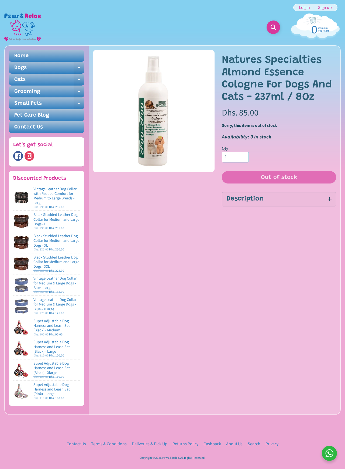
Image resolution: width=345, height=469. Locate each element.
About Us (234, 444)
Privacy (271, 444)
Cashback (212, 444)
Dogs (49, 69)
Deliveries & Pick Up (149, 444)
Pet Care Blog (31, 115)
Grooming (49, 93)
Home (21, 56)
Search (254, 444)
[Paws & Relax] (22, 27)
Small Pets (49, 105)
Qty (225, 148)
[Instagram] (29, 156)
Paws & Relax (170, 458)
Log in (304, 7)
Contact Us (28, 127)
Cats (49, 81)
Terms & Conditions (109, 444)
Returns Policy (185, 444)
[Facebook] (18, 156)
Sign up (325, 7)
